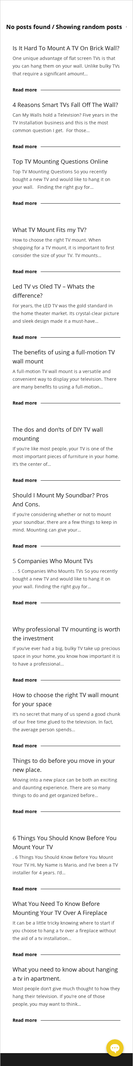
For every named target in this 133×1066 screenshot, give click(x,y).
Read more (25, 90)
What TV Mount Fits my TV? (50, 230)
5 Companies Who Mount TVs (53, 561)
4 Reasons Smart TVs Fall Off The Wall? (65, 105)
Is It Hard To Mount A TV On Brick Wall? (66, 48)
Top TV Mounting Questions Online (60, 161)
